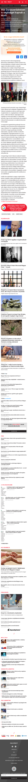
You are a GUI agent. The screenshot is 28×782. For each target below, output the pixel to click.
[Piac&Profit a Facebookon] (12, 746)
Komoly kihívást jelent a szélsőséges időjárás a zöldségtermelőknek (11, 464)
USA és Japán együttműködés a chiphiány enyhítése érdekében (16, 640)
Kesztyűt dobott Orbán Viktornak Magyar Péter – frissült (13, 266)
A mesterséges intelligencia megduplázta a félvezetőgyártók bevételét (16, 653)
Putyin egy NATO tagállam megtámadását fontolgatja (13, 240)
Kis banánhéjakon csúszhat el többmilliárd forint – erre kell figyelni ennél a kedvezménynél (14, 468)
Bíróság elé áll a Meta (6, 722)
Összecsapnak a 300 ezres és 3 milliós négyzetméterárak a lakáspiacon (14, 455)
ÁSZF (14, 752)
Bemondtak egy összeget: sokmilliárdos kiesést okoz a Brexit (13, 411)
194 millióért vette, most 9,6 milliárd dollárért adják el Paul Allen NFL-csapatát (15, 498)
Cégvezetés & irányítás (7, 669)
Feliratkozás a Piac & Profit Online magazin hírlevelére (14, 773)
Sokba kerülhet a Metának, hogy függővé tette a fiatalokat (17, 703)
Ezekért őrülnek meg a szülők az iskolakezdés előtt (17, 716)
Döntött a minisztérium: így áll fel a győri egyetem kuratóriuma (11, 394)
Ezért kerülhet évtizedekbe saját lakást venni (10, 622)
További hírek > (4, 543)
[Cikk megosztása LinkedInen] (25, 56)
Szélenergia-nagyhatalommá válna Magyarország (12, 581)
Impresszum (14, 749)
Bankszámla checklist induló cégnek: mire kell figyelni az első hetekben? (17, 685)
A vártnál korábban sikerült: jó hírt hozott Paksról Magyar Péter (13, 401)
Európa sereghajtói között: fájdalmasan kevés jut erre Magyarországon (13, 569)
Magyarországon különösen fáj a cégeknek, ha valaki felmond (12, 478)
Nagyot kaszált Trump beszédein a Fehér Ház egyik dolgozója (12, 447)
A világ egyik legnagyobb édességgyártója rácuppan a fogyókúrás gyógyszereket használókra (13, 662)
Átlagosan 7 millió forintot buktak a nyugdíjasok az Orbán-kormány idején (12, 365)
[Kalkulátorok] (19, 2)
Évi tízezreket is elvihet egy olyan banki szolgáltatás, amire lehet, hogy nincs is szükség (13, 577)
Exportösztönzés (6, 214)
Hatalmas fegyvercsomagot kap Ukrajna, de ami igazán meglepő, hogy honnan (13, 315)
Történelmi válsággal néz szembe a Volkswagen (12, 693)
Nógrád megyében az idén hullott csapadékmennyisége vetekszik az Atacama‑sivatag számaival (11, 340)
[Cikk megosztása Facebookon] (17, 56)
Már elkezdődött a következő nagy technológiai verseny (14, 659)
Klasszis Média (14, 763)
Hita (13, 214)
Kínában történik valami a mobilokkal (15, 709)
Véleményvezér (5, 218)
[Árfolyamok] (22, 2)
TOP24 (4, 373)
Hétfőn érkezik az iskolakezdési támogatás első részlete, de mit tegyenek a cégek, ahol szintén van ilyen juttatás (14, 697)
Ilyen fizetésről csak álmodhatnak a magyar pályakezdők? (13, 451)
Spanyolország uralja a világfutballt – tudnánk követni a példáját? (13, 380)
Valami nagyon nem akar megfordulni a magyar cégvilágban (15, 678)
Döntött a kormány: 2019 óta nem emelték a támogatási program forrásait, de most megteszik (13, 473)
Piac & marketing (6, 700)
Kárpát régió (19, 214)
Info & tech (4, 637)
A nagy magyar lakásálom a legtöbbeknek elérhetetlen (13, 618)
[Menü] (2, 2)
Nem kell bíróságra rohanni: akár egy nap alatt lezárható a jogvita (13, 439)
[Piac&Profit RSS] (15, 746)
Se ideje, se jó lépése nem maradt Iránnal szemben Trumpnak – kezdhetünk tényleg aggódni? (12, 406)
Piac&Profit (15, 30)
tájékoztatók (14, 760)
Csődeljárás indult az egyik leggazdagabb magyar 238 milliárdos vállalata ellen (16, 488)
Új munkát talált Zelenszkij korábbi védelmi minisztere (13, 414)
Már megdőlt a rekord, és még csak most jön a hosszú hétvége (13, 585)
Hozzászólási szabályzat (14, 757)
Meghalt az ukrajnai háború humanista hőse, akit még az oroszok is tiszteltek (13, 290)
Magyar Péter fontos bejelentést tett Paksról (11, 375)
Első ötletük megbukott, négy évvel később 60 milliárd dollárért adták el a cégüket (15, 532)
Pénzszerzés (4, 592)
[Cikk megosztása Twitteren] (21, 56)
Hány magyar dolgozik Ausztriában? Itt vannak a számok (13, 443)
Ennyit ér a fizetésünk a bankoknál (8, 459)
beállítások (20, 760)
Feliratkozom (14, 431)
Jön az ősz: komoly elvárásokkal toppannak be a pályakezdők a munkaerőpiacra (11, 385)
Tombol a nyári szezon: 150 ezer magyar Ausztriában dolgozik (12, 389)
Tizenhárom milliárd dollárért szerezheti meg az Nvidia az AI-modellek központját (16, 511)
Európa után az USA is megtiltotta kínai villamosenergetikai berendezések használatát (15, 647)
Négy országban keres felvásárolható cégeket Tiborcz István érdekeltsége (17, 522)
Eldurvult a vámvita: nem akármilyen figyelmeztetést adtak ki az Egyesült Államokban (13, 419)
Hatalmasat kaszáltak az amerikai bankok (10, 625)
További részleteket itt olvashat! (9, 201)
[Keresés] (26, 2)
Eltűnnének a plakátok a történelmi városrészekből (13, 724)
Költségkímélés (5, 547)
